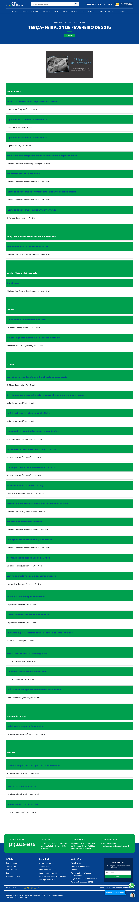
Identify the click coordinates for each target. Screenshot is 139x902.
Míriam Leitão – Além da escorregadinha (27, 653)
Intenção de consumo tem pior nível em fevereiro (31, 210)
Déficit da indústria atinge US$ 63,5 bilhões (28, 413)
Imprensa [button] (46, 11)
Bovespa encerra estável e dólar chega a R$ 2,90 (31, 449)
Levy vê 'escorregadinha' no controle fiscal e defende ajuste (37, 377)
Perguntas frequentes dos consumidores (81, 874)
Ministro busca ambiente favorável (24, 521)
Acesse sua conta (93, 4)
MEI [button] (83, 11)
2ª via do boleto (44, 866)
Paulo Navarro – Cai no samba (22, 804)
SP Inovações (22, 897)
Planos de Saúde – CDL (47, 870)
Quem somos (11, 866)
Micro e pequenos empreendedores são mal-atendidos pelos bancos (42, 155)
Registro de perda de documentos (84, 878)
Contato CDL (123, 11)
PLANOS (25, 11)
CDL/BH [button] (91, 11)
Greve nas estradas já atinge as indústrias (28, 557)
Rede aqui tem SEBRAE (47, 880)
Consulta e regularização (80, 866)
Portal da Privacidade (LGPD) (82, 882)
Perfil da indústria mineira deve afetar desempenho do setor (37, 503)
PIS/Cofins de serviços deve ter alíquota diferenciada (34, 689)
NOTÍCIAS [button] (35, 11)
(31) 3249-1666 (22, 844)
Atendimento (76, 863)
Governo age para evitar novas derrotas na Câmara (33, 337)
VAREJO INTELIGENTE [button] (105, 11)
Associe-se (108, 4)
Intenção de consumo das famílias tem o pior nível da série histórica (41, 191)
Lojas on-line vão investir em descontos (27, 119)
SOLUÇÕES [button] (14, 11)
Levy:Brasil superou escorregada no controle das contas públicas (40, 632)
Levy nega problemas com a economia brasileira (31, 576)
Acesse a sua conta (46, 863)
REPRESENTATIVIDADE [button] (69, 11)
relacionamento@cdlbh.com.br (116, 846)
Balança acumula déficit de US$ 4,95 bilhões (29, 539)
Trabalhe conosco (13, 876)
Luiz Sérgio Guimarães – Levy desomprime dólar (31, 467)
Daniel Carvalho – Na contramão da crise (28, 614)
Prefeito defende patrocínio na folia (25, 726)
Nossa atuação (11, 870)
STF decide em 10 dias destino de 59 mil (26, 319)
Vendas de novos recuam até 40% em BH (27, 246)
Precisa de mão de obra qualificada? (52, 876)
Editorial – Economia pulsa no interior (26, 596)
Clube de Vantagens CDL (48, 873)
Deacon (74, 870)
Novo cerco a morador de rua (21, 786)
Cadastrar (118, 876)
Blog (57, 11)
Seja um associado (13, 863)
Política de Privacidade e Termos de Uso (115, 888)
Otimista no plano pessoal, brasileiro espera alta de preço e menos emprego (45, 395)
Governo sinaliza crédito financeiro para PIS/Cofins (33, 431)
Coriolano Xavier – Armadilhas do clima (27, 671)
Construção (13, 283)
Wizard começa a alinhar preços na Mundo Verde (32, 101)
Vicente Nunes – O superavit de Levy (25, 485)
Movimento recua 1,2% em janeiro (24, 173)
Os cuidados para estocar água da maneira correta (33, 765)
